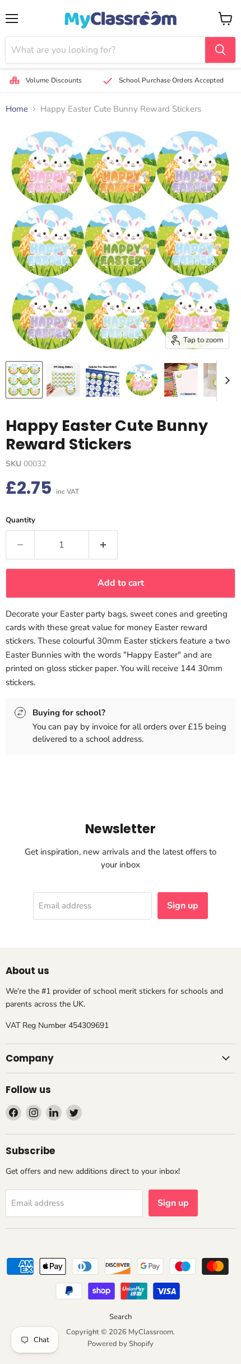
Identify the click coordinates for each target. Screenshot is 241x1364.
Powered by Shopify (120, 1344)
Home (17, 109)
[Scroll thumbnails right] (225, 380)
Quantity (20, 520)
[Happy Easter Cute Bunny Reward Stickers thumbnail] (24, 380)
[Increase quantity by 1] (103, 544)
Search (120, 1317)
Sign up (182, 905)
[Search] (220, 50)
